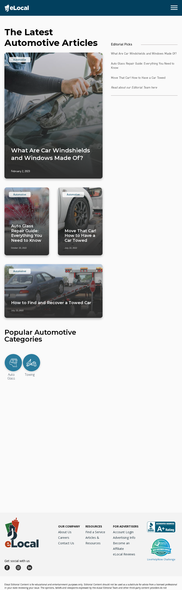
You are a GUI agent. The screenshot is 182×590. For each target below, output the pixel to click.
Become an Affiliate (121, 546)
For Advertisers (125, 526)
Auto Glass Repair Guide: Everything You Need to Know (142, 65)
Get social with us (17, 561)
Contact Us (66, 543)
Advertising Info (124, 537)
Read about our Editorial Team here (134, 87)
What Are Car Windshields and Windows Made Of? (144, 53)
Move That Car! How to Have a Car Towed (138, 78)
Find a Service (95, 532)
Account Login (123, 532)
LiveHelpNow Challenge (161, 559)
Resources (93, 526)
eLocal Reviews (124, 554)
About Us (64, 532)
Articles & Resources (93, 540)
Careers (63, 537)
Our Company (69, 526)
